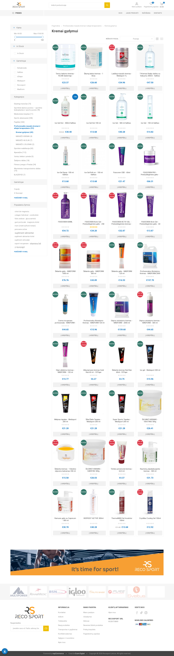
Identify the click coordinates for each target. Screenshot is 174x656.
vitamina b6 (35, 243)
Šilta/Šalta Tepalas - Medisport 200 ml (93, 420)
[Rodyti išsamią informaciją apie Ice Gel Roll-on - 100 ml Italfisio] (93, 156)
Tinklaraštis (62, 621)
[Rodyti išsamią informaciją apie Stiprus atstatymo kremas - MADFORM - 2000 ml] (121, 304)
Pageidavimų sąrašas (91, 634)
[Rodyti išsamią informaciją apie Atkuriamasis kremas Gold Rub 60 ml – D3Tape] (93, 353)
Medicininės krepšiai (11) (23, 114)
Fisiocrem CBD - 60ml (121, 172)
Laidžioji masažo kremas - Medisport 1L (122, 75)
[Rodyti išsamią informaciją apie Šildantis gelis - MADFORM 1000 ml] (65, 255)
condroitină (34, 215)
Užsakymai (87, 617)
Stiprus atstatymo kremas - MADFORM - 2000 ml (121, 322)
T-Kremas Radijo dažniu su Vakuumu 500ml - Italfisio (150, 75)
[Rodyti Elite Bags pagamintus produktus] (77, 592)
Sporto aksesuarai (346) (23, 118)
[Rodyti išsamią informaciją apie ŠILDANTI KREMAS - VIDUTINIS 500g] (150, 403)
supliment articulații (22, 240)
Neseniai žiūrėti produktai (93, 625)
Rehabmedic (22, 68)
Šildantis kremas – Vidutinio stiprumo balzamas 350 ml (65, 470)
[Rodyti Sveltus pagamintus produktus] (116, 592)
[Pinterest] (137, 613)
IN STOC (55, 47)
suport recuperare (22, 244)
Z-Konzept (18, 193)
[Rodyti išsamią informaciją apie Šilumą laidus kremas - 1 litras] (93, 57)
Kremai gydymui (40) (24, 132)
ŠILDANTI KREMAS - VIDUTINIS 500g (150, 420)
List (162, 38)
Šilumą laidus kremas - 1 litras (93, 75)
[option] (18, 592)
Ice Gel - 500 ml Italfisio (122, 123)
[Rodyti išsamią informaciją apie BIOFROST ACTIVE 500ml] (93, 502)
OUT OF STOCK (111, 47)
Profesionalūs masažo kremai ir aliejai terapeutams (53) (27, 127)
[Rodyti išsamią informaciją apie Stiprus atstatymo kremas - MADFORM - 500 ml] (150, 304)
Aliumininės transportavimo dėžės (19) (27, 169)
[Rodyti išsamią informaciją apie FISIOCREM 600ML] (65, 205)
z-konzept (20, 247)
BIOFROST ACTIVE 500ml (93, 518)
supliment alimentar (24, 233)
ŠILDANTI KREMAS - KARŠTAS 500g (93, 470)
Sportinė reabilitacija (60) (23, 148)
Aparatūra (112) (20, 152)
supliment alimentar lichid (24, 236)
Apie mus (61, 642)
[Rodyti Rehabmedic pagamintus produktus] (18, 592)
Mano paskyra (137, 7)
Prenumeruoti (46, 628)
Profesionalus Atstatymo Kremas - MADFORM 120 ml (93, 322)
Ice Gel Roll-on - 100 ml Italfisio (93, 173)
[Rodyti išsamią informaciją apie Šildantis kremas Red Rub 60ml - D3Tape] (121, 353)
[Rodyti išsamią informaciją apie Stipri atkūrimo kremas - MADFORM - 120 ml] (65, 353)
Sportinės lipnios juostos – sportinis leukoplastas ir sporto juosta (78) (28, 109)
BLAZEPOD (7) (19, 175)
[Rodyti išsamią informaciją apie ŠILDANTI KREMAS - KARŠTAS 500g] (93, 452)
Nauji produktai (64, 625)
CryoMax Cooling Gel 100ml (150, 518)
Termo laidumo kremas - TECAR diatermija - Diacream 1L (65, 76)
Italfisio (20, 72)
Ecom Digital (80, 653)
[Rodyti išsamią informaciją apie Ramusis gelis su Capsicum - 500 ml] (65, 502)
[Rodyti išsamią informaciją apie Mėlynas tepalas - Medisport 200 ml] (65, 403)
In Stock (20, 53)
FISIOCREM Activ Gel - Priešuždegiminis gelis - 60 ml (150, 224)
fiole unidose (20, 219)
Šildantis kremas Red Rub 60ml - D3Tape (122, 371)
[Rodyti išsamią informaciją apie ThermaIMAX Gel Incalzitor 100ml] (121, 502)
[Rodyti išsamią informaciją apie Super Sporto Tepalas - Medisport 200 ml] (121, 403)
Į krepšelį (65, 88)
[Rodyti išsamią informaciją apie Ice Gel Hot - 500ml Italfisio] (65, 106)
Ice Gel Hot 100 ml (93, 123)
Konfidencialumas (65, 634)
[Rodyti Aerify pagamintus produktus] (136, 592)
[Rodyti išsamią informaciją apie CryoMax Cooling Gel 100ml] (150, 502)
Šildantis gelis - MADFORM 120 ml (122, 272)
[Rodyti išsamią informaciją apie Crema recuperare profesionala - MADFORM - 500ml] (65, 304)
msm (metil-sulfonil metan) (25, 226)
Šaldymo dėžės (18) (21, 160)
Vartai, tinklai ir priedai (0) (23, 156)
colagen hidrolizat (21, 215)
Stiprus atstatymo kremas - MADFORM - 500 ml (150, 322)
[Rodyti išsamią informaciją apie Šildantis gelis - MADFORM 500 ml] (93, 255)
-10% (75, 97)
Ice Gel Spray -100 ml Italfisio (65, 173)
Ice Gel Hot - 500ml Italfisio (65, 123)
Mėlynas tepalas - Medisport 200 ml (65, 420)
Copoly (17, 189)
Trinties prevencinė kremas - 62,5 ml (122, 470)
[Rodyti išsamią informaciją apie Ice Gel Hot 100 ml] (93, 106)
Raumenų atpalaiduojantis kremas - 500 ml (150, 470)
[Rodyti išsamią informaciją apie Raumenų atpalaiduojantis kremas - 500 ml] (150, 452)
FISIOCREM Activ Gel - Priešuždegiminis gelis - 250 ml (93, 224)
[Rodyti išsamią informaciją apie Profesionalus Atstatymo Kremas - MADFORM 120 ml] (93, 304)
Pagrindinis (56, 26)
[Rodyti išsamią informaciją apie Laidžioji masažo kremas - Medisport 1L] (121, 57)
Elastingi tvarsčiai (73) (22, 104)
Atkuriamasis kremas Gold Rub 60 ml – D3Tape (93, 371)
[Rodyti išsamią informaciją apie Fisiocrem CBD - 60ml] (121, 156)
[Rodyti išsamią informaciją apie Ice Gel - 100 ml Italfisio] (150, 106)
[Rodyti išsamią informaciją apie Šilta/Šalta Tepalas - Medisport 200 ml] (93, 403)
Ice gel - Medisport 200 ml (150, 370)
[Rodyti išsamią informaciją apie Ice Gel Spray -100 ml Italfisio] (65, 156)
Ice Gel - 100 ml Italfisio (150, 123)
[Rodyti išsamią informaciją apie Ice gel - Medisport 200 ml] (150, 353)
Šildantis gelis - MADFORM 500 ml (93, 272)
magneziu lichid (33, 222)
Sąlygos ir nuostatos (66, 638)
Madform (21, 89)
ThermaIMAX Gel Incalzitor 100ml (121, 519)
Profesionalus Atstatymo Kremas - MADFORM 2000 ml (150, 273)
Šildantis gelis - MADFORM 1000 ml (65, 272)
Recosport (21, 85)
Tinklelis (157, 38)
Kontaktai (61, 612)
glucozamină (31, 219)
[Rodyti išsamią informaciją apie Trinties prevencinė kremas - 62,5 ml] (121, 452)
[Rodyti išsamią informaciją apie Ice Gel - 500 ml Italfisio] (121, 106)
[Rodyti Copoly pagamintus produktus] (156, 592)
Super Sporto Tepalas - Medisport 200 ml (122, 420)
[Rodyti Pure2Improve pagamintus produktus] (97, 592)
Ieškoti (107, 5)
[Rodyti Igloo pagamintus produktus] (58, 592)
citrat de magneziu (22, 212)
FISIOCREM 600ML (65, 222)
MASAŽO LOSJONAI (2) (25, 144)
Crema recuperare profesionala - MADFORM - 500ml (65, 323)
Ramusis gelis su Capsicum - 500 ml (65, 519)
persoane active (21, 229)
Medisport (21, 81)
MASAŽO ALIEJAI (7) (24, 140)
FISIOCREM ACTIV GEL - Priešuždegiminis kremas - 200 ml (122, 224)
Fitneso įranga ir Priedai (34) (25, 164)
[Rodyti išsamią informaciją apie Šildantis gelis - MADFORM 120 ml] (121, 255)
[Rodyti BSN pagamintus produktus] (38, 592)
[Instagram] (146, 613)
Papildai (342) (19, 122)
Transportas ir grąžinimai (67, 629)
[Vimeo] (141, 612)
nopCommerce (58, 653)
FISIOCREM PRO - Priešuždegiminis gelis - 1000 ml (150, 174)
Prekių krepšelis (89, 629)
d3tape (20, 76)
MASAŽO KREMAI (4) (24, 136)
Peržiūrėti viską (20, 198)
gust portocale (20, 222)
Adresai (86, 621)
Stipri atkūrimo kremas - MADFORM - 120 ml (65, 371)
